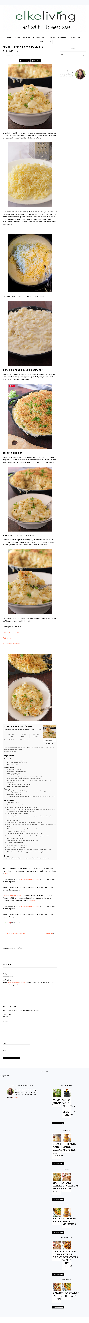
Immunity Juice (61, 1102)
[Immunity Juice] (57, 1093)
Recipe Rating (7, 1014)
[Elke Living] (44, 32)
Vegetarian (20, 947)
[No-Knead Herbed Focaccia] (57, 1180)
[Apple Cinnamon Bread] (66, 1180)
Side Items (16, 947)
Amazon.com (8, 873)
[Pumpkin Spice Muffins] (66, 1141)
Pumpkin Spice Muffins (69, 1147)
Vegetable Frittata (61, 1220)
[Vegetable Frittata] (57, 1216)
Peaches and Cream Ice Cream (59, 1150)
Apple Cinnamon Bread (70, 1185)
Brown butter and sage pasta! (11, 632)
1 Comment (18, 55)
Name (5, 1043)
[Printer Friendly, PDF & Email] (11, 922)
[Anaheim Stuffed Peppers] (57, 1291)
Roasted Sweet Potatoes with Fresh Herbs (70, 1259)
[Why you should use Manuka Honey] (66, 1093)
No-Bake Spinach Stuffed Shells (11, 644)
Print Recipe (37, 61)
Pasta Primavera (7, 638)
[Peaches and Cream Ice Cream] (57, 1141)
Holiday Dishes (11, 947)
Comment (5, 1021)
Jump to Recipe (25, 61)
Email (5, 1050)
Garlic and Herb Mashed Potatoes (16, 933)
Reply (4, 988)
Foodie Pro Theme (53, 1320)
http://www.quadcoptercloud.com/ (30, 879)
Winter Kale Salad (48, 933)
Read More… (15, 1097)
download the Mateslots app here (17, 982)
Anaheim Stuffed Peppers (60, 1296)
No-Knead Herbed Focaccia (60, 1187)
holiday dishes (10, 948)
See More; (58, 1123)
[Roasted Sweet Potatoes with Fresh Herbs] (66, 1249)
